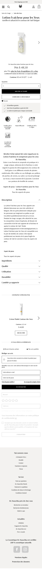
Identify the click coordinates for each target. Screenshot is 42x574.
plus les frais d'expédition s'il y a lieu (24, 71)
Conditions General (21, 493)
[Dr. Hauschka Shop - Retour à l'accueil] (21, 5)
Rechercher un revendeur (21, 505)
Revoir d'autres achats (12, 349)
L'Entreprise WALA (21, 457)
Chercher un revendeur (21, 97)
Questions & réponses (21, 466)
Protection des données (21, 562)
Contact (21, 463)
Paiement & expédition (21, 487)
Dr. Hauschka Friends (21, 484)
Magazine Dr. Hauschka (21, 526)
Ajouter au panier (21, 91)
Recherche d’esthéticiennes (21, 508)
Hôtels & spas (21, 511)
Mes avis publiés (33, 349)
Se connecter (21, 387)
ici (16, 418)
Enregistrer (21, 434)
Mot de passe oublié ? (8, 382)
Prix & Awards (21, 532)
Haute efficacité (19, 125)
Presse (21, 469)
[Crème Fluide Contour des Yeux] (21, 309)
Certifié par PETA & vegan (32, 126)
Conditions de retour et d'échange (21, 490)
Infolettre (21, 523)
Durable (21, 460)
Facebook (16, 549)
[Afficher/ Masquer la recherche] (8, 7)
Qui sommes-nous (21, 453)
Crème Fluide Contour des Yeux (21, 319)
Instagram (25, 549)
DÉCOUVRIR (21, 333)
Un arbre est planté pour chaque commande (7, 144)
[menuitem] (3, 7)
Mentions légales (21, 557)
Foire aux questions (21, 481)
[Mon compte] (33, 6)
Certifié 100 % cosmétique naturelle (8, 127)
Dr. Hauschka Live (21, 529)
